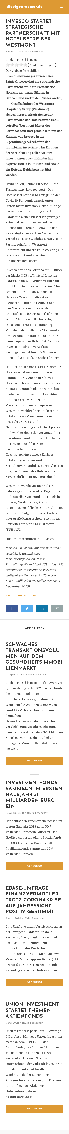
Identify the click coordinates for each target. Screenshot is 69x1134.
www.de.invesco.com (21, 595)
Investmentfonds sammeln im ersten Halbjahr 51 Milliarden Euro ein (34, 795)
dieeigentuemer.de (24, 7)
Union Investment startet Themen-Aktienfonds (32, 1010)
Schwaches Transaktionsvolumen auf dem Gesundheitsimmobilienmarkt (34, 656)
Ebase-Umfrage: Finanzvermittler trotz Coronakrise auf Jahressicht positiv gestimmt (33, 900)
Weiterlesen (34, 761)
